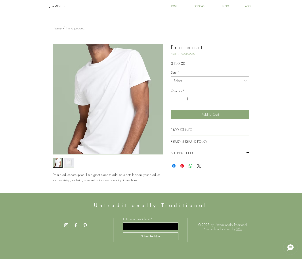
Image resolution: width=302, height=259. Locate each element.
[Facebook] (75, 225)
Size (175, 72)
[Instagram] (66, 225)
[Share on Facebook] (173, 166)
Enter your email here (136, 219)
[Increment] (188, 99)
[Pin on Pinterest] (182, 166)
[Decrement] (174, 99)
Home (57, 28)
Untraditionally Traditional (150, 205)
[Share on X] (199, 166)
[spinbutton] (181, 99)
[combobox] (210, 81)
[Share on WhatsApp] (190, 166)
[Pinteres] (85, 225)
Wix (239, 229)
